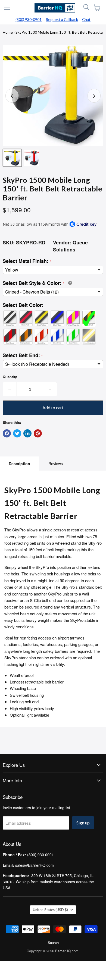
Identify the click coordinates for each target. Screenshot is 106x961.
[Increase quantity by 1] (50, 389)
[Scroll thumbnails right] (94, 96)
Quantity (10, 376)
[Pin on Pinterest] (38, 433)
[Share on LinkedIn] (27, 433)
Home (8, 32)
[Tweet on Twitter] (17, 433)
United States (50, 910)
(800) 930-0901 (28, 19)
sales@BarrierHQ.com (34, 865)
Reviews (55, 463)
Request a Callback (62, 19)
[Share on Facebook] (7, 433)
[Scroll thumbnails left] (11, 96)
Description (19, 463)
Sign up (83, 822)
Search (53, 942)
